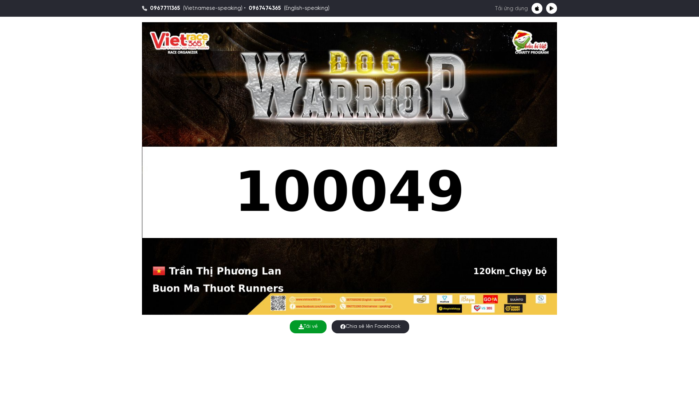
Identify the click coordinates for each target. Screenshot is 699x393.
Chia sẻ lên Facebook (372, 326)
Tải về (311, 326)
